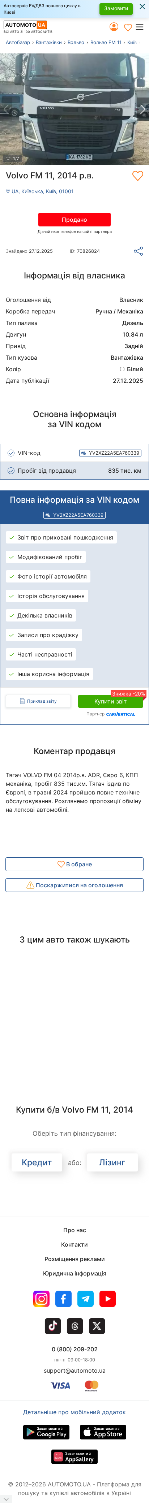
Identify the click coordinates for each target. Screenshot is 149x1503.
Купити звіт (118, 700)
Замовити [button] (116, 8)
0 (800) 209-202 (75, 1349)
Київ (132, 42)
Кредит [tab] (37, 1162)
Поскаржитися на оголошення (78, 885)
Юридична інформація (74, 1273)
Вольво (76, 42)
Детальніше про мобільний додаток (74, 1412)
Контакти (74, 1244)
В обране (78, 864)
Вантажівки (49, 42)
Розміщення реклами (74, 1258)
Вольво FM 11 (106, 42)
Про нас (74, 1230)
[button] (142, 27)
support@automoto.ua (75, 1370)
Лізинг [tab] (112, 1162)
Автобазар (18, 42)
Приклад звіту (42, 701)
